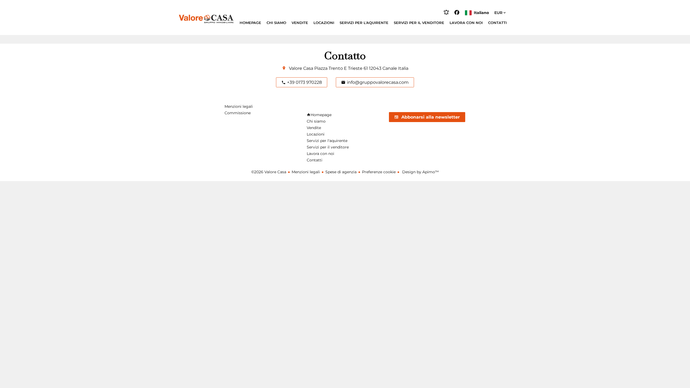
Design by (420, 171)
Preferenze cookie (379, 171)
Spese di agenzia (341, 171)
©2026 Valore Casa (268, 171)
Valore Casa (301, 68)
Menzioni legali (306, 171)
